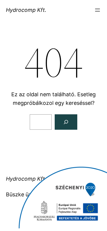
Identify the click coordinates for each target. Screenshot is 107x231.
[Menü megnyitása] (97, 10)
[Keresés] (66, 122)
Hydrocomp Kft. (26, 10)
